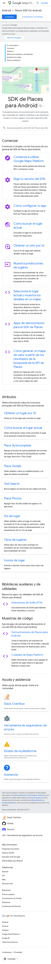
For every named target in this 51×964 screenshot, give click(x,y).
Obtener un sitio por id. (29, 245)
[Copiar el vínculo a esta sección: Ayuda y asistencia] (33, 679)
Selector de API (8, 853)
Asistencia (11, 775)
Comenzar (9, 17)
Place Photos (13, 498)
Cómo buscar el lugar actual (23, 428)
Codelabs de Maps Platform (27, 654)
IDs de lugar (12, 516)
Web (3, 880)
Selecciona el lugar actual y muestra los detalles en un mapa (27, 295)
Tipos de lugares (15, 540)
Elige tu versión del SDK (29, 179)
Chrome (5, 926)
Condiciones (7, 952)
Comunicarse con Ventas (32, 17)
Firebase (5, 930)
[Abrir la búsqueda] (37, 2)
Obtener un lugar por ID (20, 413)
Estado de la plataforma (20, 751)
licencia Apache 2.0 (37, 798)
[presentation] (25, 140)
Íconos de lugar (14, 560)
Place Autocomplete (17, 445)
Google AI (5, 938)
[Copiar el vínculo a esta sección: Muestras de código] (36, 618)
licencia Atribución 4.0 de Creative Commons (29, 795)
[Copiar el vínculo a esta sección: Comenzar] (21, 140)
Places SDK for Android (28, 10)
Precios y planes (8, 894)
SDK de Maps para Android (12, 861)
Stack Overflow (14, 704)
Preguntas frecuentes (10, 849)
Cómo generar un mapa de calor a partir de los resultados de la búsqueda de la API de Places (29, 359)
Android (6, 10)
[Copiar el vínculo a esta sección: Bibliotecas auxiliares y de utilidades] (20, 589)
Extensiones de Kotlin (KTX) (26, 602)
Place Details (12, 466)
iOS (3, 876)
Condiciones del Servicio (11, 906)
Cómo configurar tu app (29, 206)
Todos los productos (10, 942)
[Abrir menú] (3, 3)
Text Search (12, 484)
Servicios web (7, 884)
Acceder (44, 3)
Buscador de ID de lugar (11, 857)
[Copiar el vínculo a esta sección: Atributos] (19, 397)
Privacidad (18, 952)
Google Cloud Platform (11, 934)
